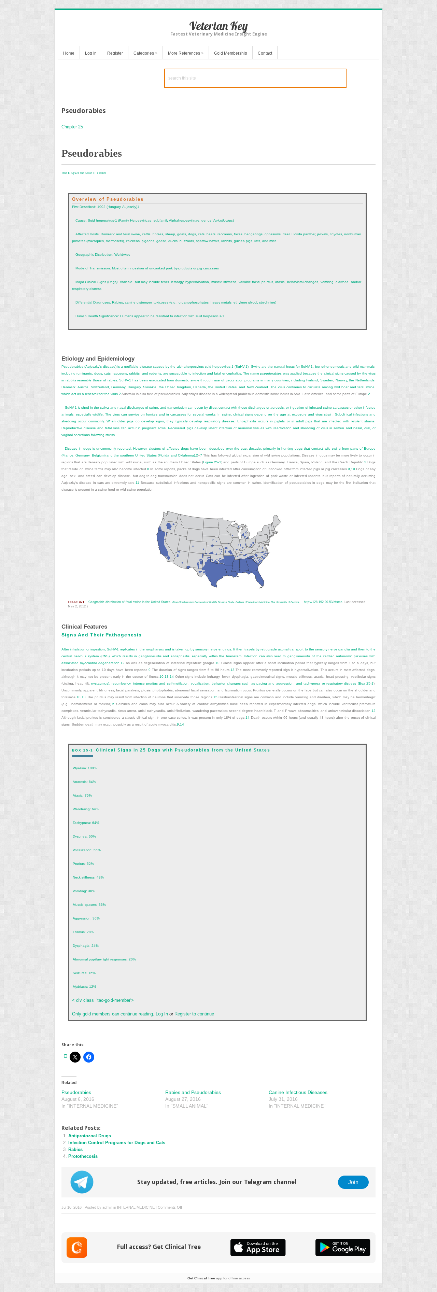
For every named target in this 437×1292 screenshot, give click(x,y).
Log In (91, 53)
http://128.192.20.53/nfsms (323, 602)
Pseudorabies (76, 1092)
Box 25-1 (366, 683)
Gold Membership (230, 53)
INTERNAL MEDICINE (136, 1207)
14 (172, 676)
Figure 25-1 (212, 462)
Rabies (75, 1149)
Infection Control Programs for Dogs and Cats (116, 1142)
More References (185, 53)
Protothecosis (83, 1156)
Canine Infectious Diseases (298, 1092)
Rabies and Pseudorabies (193, 1092)
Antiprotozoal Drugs (89, 1135)
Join (353, 1182)
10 (353, 469)
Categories (145, 53)
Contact (265, 53)
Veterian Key (218, 25)
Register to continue (193, 1013)
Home (68, 53)
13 (167, 676)
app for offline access (218, 1278)
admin (107, 1207)
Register (115, 53)
